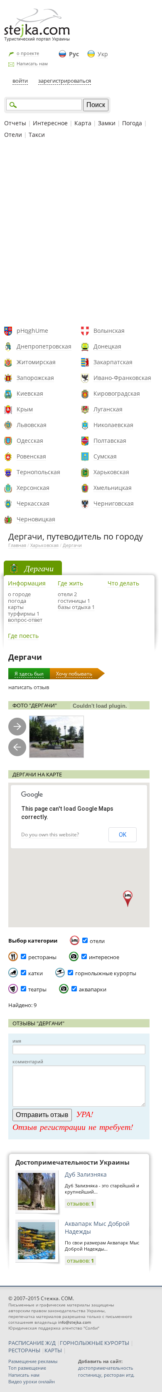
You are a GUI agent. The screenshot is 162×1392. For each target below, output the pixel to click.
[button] (128, 898)
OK (122, 834)
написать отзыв (28, 687)
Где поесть (23, 636)
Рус (74, 54)
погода (17, 600)
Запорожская (35, 378)
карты (16, 607)
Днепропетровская (44, 346)
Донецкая (107, 346)
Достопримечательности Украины (72, 1162)
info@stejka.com (74, 1322)
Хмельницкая (112, 488)
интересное (104, 957)
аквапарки (92, 989)
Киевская (30, 393)
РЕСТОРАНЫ (24, 1350)
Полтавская (109, 440)
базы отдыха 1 (76, 607)
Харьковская (111, 472)
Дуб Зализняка (86, 1174)
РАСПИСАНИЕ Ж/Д (32, 1343)
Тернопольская (38, 472)
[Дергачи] (56, 737)
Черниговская (113, 503)
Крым (25, 409)
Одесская (30, 440)
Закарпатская (113, 362)
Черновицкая (36, 519)
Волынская (109, 330)
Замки (106, 123)
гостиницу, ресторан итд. (106, 1375)
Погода (132, 123)
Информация (27, 583)
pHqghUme (32, 330)
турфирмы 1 (23, 613)
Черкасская (33, 503)
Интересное (50, 123)
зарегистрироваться (64, 80)
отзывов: (80, 1203)
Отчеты (15, 123)
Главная (17, 545)
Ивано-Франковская (122, 378)
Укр (103, 54)
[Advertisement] (81, 233)
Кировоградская (116, 393)
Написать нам (32, 63)
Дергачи (72, 545)
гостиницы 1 (74, 600)
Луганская (108, 409)
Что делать (123, 583)
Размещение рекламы (32, 1361)
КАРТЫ (53, 1350)
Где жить (70, 583)
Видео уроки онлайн (31, 1381)
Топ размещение (27, 1368)
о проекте (28, 53)
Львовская (32, 425)
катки (35, 973)
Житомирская (36, 362)
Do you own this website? (50, 834)
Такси (37, 134)
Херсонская (33, 488)
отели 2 (67, 594)
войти (20, 80)
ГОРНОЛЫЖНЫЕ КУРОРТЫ (94, 1343)
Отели (13, 134)
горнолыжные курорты (105, 973)
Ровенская (31, 456)
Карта (82, 123)
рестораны (42, 957)
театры (37, 989)
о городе (19, 594)
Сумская (105, 456)
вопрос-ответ (25, 619)
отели (97, 941)
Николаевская (113, 425)
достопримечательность (105, 1368)
